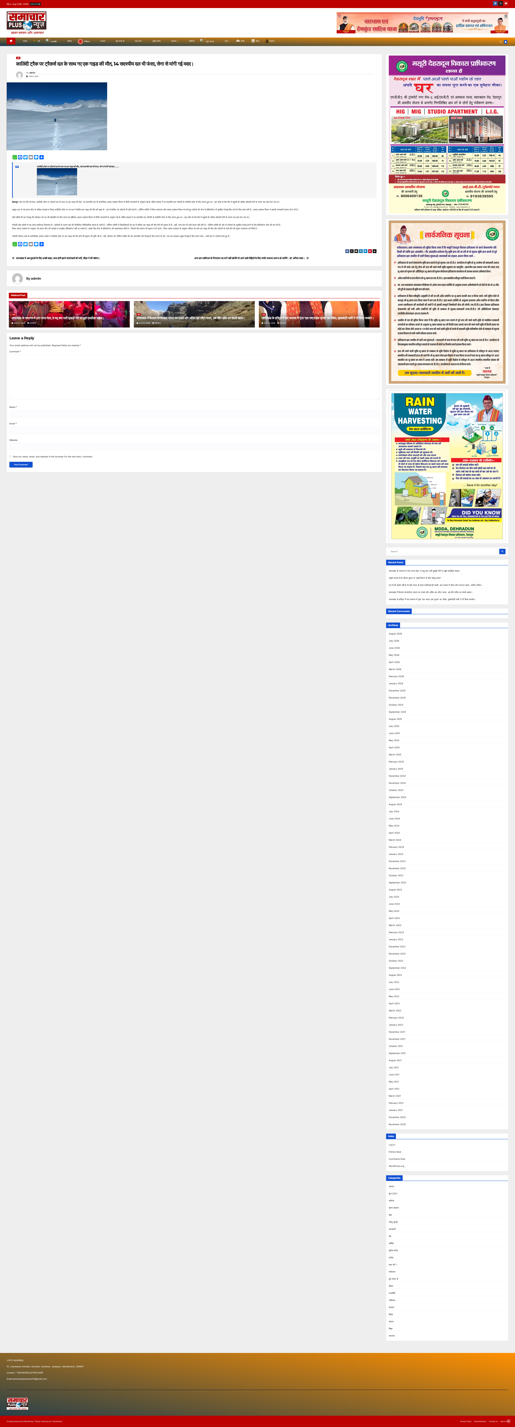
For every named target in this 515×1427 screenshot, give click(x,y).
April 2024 (394, 832)
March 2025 (395, 754)
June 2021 (394, 1074)
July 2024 (394, 811)
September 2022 (397, 968)
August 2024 (395, 804)
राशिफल (392, 1300)
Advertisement (480, 1421)
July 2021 (394, 1067)
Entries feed (395, 1151)
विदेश (391, 1314)
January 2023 (396, 939)
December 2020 (397, 1117)
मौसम (391, 1286)
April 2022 (394, 1003)
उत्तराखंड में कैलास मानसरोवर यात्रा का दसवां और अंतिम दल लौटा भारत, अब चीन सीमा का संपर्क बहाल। (191, 318)
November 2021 (397, 1039)
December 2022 (397, 946)
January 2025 (396, 768)
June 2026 (394, 648)
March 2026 (395, 669)
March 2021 (395, 1096)
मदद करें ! (393, 1264)
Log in (392, 1144)
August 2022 (395, 975)
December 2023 (397, 861)
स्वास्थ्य (392, 1335)
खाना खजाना (394, 1207)
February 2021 (396, 1103)
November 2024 (397, 783)
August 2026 (395, 633)
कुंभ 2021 (393, 1193)
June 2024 (394, 818)
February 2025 (396, 761)
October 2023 (396, 875)
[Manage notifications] (509, 1421)
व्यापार (391, 1321)
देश (390, 1236)
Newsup (45, 1421)
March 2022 (395, 1010)
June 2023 (394, 904)
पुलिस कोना (393, 1250)
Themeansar (57, 1421)
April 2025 (394, 747)
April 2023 (394, 918)
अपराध (391, 1186)
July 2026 (394, 640)
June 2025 (394, 733)
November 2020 (397, 1124)
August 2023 (395, 889)
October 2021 (396, 1046)
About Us (504, 1421)
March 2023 (395, 925)
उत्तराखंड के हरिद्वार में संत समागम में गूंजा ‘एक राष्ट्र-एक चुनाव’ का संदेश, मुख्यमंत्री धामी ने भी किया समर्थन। (318, 318)
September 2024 (397, 797)
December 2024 (397, 776)
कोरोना (391, 1200)
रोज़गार (391, 1307)
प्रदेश (18, 58)
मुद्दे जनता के (393, 1279)
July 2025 (394, 726)
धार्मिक (391, 1243)
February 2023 (396, 932)
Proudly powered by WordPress (20, 1421)
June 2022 (394, 989)
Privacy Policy (465, 1421)
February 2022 (396, 1017)
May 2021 (394, 1081)
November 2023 (397, 868)
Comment (15, 351)
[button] (501, 42)
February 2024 (396, 847)
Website (13, 440)
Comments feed (397, 1159)
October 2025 (396, 704)
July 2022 (394, 982)
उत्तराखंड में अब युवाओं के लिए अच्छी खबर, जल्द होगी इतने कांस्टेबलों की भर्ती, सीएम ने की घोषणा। (58, 258)
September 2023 (397, 882)
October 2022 (396, 960)
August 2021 (395, 1060)
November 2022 (397, 953)
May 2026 (394, 655)
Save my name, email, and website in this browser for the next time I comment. (53, 456)
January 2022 (396, 1024)
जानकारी (392, 1229)
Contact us (493, 1421)
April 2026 (394, 662)
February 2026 (396, 676)
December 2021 (397, 1032)
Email (13, 423)
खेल (390, 1215)
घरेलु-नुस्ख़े (393, 1222)
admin (32, 73)
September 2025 (397, 712)
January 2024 (396, 854)
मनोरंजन (392, 1271)
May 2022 (394, 996)
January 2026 (396, 683)
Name (13, 407)
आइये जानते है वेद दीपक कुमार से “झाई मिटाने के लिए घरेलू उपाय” (415, 578)
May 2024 (394, 825)
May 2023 (394, 911)
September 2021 (397, 1053)
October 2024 (396, 790)
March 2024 (395, 840)
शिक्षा (391, 1328)
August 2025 (395, 719)
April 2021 (394, 1088)
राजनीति (392, 1293)
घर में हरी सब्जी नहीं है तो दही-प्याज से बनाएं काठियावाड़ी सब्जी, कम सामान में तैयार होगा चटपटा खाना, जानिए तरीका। (436, 585)
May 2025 (394, 740)
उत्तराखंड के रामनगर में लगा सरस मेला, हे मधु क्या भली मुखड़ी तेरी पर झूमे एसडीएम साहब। (58, 318)
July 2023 (394, 896)
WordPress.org (396, 1166)
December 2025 (397, 690)
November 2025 (397, 697)
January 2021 (396, 1110)
